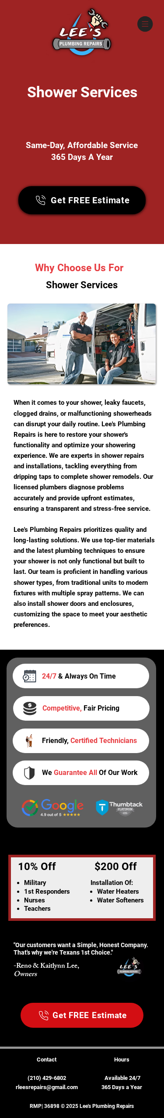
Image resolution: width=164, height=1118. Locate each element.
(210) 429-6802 (47, 1078)
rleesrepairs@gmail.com (47, 1087)
